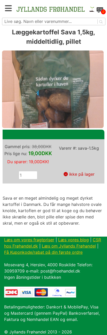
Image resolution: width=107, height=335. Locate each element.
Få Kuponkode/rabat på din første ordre (43, 252)
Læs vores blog (73, 239)
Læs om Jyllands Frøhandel (69, 246)
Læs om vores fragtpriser (29, 239)
